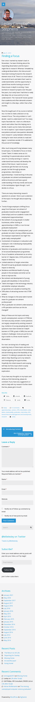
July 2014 (7, 635)
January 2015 (8, 622)
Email (4, 489)
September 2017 (9, 600)
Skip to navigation (3, 4)
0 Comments (16, 408)
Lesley (13, 417)
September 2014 (9, 630)
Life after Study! (16, 678)
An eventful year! (10, 661)
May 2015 (7, 614)
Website (4, 499)
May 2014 (7, 640)
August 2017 (8, 603)
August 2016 (8, 606)
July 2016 (7, 608)
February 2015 (9, 619)
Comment (6, 447)
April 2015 (7, 616)
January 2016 (8, 611)
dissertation (23, 410)
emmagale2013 (9, 676)
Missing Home (9, 658)
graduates (17, 412)
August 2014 (8, 632)
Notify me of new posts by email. (16, 516)
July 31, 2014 (7, 53)
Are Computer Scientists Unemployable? (23, 434)
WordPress (14, 697)
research (4, 417)
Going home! (8, 663)
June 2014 (7, 638)
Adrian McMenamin (11, 686)
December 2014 (9, 624)
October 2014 (8, 627)
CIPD (18, 410)
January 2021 (8, 595)
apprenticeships (6, 410)
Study (5, 408)
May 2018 (7, 598)
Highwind (23, 697)
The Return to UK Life (12, 653)
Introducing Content (13, 429)
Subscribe (8, 570)
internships (24, 412)
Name (4, 479)
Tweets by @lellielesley (10, 541)
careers (14, 410)
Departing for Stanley (12, 655)
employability (10, 412)
